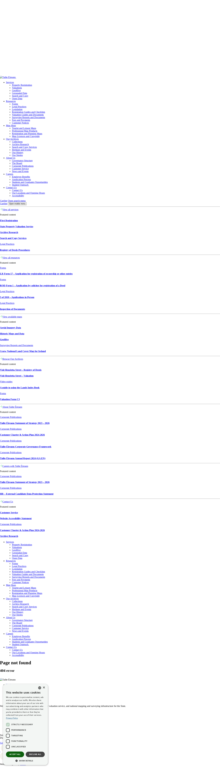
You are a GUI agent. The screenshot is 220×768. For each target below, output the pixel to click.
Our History (17, 152)
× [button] (44, 687)
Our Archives (12, 139)
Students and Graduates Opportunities (30, 182)
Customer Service (20, 168)
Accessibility (18, 195)
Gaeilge (3, 200)
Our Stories (17, 155)
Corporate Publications (23, 166)
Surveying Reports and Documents (28, 117)
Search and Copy (20, 96)
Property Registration (22, 85)
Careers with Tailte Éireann (15, 466)
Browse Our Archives (12, 359)
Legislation (17, 109)
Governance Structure (22, 160)
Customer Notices (20, 123)
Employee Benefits (21, 176)
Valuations (17, 87)
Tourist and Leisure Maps (24, 128)
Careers (9, 174)
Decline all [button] (35, 754)
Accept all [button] (15, 754)
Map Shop (11, 125)
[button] (25, 760)
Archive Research (20, 144)
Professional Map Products (24, 131)
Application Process (21, 179)
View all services (10, 209)
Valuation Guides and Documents (28, 114)
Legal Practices (19, 106)
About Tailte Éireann (12, 407)
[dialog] (25, 724)
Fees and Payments (21, 120)
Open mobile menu (17, 204)
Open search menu (17, 200)
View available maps (12, 316)
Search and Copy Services (24, 147)
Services (10, 82)
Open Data (17, 98)
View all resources (11, 257)
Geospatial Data (19, 93)
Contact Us (11, 187)
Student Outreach (20, 185)
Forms (15, 104)
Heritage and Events (21, 150)
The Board (17, 163)
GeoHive (16, 90)
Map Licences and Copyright (26, 136)
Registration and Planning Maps (27, 133)
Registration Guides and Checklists (28, 112)
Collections (17, 141)
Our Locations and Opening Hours (28, 193)
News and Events (20, 171)
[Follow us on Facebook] (0, 751)
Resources (11, 101)
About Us (10, 158)
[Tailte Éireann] (81, 77)
